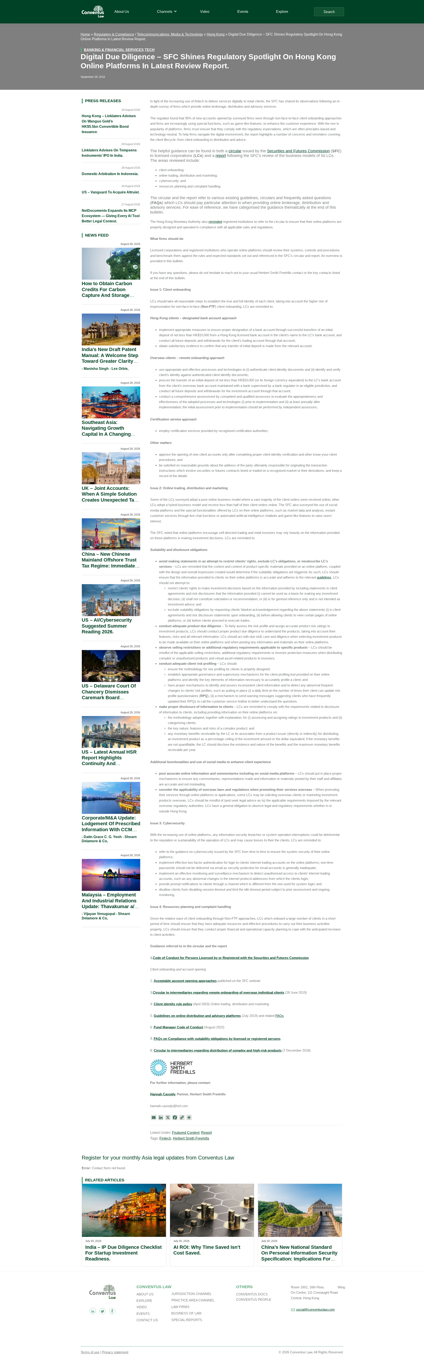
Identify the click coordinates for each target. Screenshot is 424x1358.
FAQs (279, 1016)
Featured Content (185, 1133)
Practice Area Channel (192, 1300)
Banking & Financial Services (114, 50)
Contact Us (147, 1320)
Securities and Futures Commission (298, 151)
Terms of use (90, 1352)
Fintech (165, 1138)
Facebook (112, 1311)
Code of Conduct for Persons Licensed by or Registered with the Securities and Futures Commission (231, 958)
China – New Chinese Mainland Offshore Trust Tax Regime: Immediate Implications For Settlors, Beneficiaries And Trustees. (110, 568)
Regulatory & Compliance (114, 34)
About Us (144, 1294)
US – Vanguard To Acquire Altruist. (111, 192)
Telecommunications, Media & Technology (170, 34)
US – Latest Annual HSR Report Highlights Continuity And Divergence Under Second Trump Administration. (109, 766)
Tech (150, 50)
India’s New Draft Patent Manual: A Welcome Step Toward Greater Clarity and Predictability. (110, 358)
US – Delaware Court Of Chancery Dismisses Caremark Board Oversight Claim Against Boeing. (109, 697)
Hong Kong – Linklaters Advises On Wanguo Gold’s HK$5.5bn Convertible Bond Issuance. (109, 124)
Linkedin (92, 1311)
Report (206, 1133)
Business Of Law (186, 1313)
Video (141, 1307)
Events (143, 1314)
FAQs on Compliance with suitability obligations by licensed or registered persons (217, 1039)
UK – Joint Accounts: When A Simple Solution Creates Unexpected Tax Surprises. (109, 496)
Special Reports (186, 1320)
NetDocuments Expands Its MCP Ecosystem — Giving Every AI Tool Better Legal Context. (111, 216)
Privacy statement (115, 1352)
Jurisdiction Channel (191, 1294)
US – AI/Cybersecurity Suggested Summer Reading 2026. (107, 625)
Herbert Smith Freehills (191, 1138)
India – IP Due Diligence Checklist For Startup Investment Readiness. (123, 1253)
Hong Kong (216, 34)
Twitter (102, 1311)
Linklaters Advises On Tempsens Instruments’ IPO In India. (109, 152)
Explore (144, 1301)
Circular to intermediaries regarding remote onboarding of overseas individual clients (218, 992)
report (221, 155)
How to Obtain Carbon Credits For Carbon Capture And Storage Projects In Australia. (107, 292)
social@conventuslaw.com (315, 1309)
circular (235, 151)
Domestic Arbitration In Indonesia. (110, 174)
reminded (215, 221)
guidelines (324, 577)
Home (85, 34)
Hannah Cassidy (162, 1094)
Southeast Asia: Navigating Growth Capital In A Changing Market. (106, 431)
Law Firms (180, 1307)
